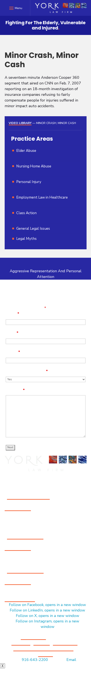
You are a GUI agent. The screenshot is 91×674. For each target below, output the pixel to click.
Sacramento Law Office (28, 496)
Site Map (41, 642)
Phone (13, 352)
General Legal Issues (33, 228)
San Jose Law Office (25, 536)
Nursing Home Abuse (33, 166)
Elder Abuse (26, 150)
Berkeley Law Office (25, 570)
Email (12, 332)
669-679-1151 (18, 547)
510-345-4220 (18, 582)
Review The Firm (20, 599)
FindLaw (45, 654)
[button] (15, 8)
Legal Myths (26, 238)
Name (12, 313)
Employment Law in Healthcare (42, 197)
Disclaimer (20, 642)
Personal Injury (28, 181)
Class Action (26, 213)
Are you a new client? (27, 371)
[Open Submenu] (47, 156)
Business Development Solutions (43, 648)
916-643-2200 (18, 508)
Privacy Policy (65, 642)
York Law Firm (33, 636)
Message (15, 390)
